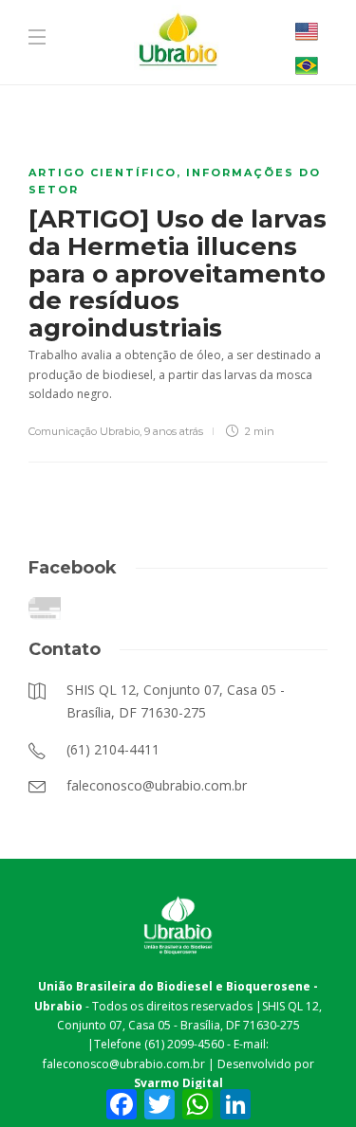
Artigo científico (102, 172)
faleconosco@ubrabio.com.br (124, 1064)
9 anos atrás (173, 431)
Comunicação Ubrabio (84, 431)
